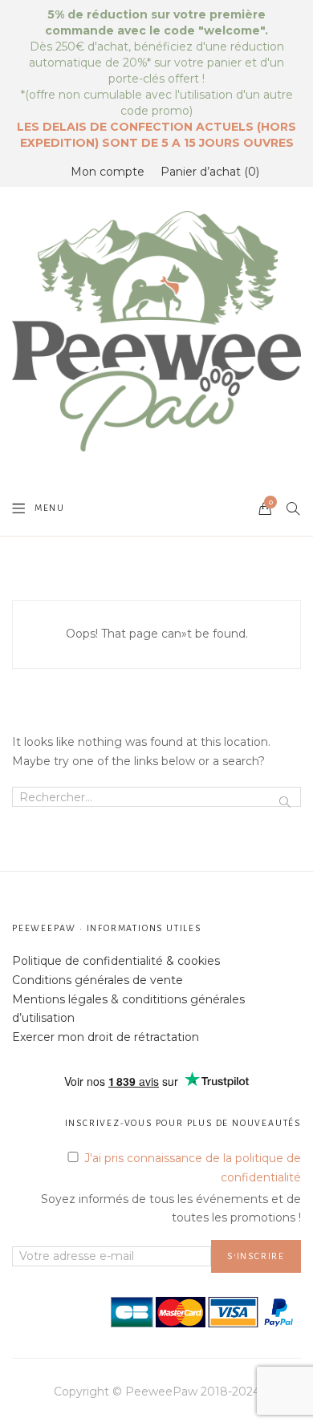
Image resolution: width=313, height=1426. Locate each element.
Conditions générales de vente (97, 980)
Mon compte (107, 171)
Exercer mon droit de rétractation (105, 1037)
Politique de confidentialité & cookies (116, 961)
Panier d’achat (208, 171)
